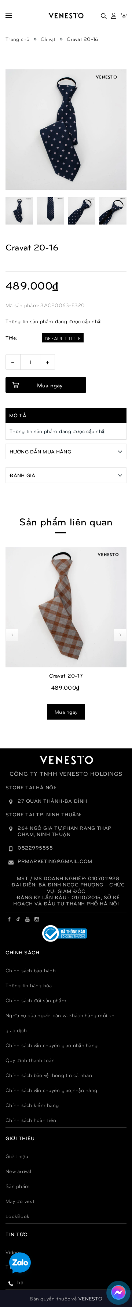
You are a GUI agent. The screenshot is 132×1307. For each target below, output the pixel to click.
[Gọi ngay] (11, 1283)
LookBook (17, 1216)
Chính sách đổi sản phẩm (36, 1000)
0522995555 (35, 847)
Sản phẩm (18, 1186)
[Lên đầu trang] (117, 1269)
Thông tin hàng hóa (29, 985)
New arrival (18, 1171)
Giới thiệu (17, 1156)
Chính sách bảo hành (31, 970)
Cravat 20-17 (66, 675)
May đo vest (20, 1201)
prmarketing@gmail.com (55, 861)
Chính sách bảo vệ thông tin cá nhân (49, 1075)
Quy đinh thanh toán (30, 1060)
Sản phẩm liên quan (66, 521)
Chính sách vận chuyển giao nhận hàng (52, 1045)
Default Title (63, 338)
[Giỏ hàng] (123, 16)
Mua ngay (66, 712)
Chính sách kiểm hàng (32, 1105)
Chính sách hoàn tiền (31, 1120)
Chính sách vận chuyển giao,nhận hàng (51, 1090)
